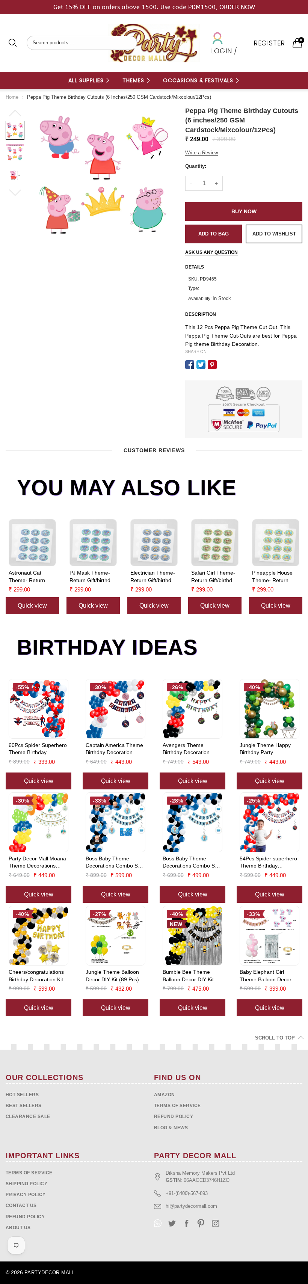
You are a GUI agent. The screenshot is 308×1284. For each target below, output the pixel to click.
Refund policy (173, 1116)
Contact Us (21, 1205)
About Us (18, 1227)
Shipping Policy (26, 1183)
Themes (134, 80)
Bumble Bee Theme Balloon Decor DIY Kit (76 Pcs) (188, 976)
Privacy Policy (26, 1194)
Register (269, 43)
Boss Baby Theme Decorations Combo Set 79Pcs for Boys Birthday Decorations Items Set (114, 862)
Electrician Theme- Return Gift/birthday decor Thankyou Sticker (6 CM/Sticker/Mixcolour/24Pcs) (154, 577)
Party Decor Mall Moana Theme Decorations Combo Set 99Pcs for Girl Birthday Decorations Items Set (38, 862)
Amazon (164, 1094)
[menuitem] (89, 80)
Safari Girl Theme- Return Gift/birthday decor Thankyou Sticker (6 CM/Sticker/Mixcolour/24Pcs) (215, 577)
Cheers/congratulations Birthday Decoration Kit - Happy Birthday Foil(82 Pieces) (37, 976)
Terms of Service (177, 1105)
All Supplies (87, 80)
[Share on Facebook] (189, 364)
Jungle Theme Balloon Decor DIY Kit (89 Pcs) (112, 975)
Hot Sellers (22, 1094)
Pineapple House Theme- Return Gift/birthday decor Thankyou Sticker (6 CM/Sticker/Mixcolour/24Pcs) (275, 577)
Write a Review (201, 152)
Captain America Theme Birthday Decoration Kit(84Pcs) (114, 749)
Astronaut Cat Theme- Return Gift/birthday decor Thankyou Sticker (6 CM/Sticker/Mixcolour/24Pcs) (32, 577)
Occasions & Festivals (199, 80)
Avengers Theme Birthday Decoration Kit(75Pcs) (186, 749)
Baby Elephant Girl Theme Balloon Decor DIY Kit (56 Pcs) (265, 976)
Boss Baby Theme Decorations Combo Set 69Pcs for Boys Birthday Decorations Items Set (191, 862)
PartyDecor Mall (49, 1272)
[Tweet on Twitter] (200, 364)
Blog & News (171, 1127)
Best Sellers (24, 1105)
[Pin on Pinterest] (212, 364)
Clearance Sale (28, 1116)
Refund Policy (25, 1216)
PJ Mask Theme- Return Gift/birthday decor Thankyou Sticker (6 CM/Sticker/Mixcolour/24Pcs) (93, 577)
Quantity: (195, 166)
